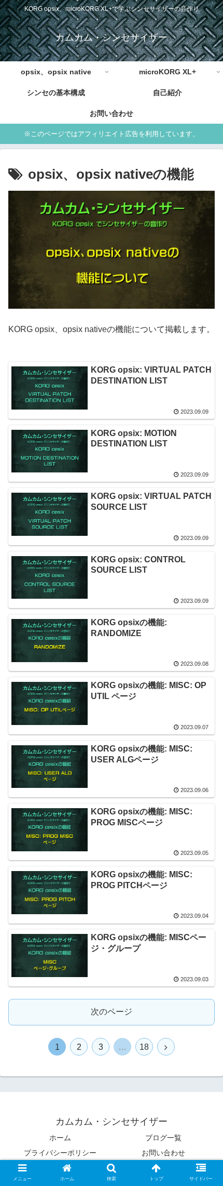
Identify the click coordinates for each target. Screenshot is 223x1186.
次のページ (111, 1011)
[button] (201, 958)
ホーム (60, 1138)
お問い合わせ (163, 1153)
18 (144, 1047)
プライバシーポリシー (60, 1153)
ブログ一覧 (163, 1138)
